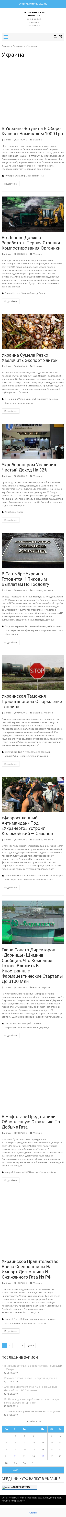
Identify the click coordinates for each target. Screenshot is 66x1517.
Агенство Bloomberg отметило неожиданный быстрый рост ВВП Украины (30, 1388)
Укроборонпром (14, 512)
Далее (30, 1345)
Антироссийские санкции (36, 752)
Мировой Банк (49, 630)
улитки (29, 403)
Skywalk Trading (13, 752)
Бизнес (37, 987)
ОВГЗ (60, 630)
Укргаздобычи (48, 1172)
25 (43, 1456)
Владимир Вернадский (27, 176)
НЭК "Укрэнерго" (14, 879)
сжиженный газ (48, 1319)
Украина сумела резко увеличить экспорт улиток (30, 358)
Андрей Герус (12, 1319)
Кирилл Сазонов (36, 875)
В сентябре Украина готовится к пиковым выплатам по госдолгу (25, 579)
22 (15, 1456)
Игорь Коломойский (15, 875)
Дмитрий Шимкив (31, 1023)
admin (7, 139)
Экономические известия (34, 14)
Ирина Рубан (12, 756)
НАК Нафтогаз (32, 1172)
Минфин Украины (30, 630)
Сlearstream (11, 634)
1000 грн (9, 176)
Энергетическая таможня (34, 756)
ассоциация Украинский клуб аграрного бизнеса (31, 399)
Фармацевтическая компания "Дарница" (27, 1027)
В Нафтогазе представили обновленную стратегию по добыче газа (31, 1122)
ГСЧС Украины (12, 630)
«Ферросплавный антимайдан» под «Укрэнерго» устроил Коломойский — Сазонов (27, 825)
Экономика (19, 46)
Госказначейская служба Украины (43, 626)
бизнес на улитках (15, 403)
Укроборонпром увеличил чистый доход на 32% (29, 467)
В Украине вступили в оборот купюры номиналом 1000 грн (32, 131)
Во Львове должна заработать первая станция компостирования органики (31, 243)
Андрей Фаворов (14, 1172)
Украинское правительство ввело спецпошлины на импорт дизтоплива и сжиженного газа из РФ (30, 1269)
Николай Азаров (54, 875)
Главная (6, 46)
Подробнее (10, 183)
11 (21, 1345)
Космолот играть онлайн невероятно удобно (30, 1378)
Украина (37, 139)
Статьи (33, 1512)
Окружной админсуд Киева (38, 879)
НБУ (42, 176)
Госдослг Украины (14, 626)
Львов (42, 293)
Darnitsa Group (13, 1023)
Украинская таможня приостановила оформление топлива (32, 701)
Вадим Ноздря (12, 293)
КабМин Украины (29, 1319)
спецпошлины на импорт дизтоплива (25, 1323)
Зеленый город (29, 293)
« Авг (15, 1469)
